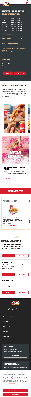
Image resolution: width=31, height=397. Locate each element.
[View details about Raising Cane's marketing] (15, 150)
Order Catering (20, 73)
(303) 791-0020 (10, 52)
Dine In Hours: (6, 38)
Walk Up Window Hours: (10, 43)
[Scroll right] (29, 102)
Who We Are (7, 322)
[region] (15, 116)
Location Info (22, 256)
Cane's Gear (6, 327)
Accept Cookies (15, 394)
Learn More (7, 178)
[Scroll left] (26, 102)
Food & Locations (8, 317)
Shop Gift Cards (15, 355)
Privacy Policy (12, 383)
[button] (27, 2)
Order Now (8, 73)
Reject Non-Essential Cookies (15, 390)
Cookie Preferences (15, 386)
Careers (5, 332)
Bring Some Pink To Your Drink (14, 168)
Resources (6, 337)
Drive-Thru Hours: (8, 34)
